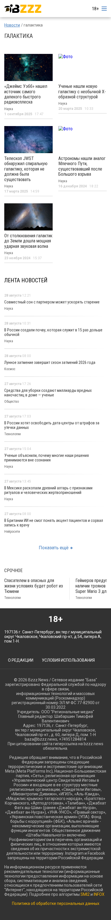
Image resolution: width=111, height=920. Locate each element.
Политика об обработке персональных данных (55, 903)
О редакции (20, 660)
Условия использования (68, 660)
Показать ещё (54, 547)
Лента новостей (26, 280)
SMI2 (85, 894)
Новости (12, 25)
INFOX (99, 894)
